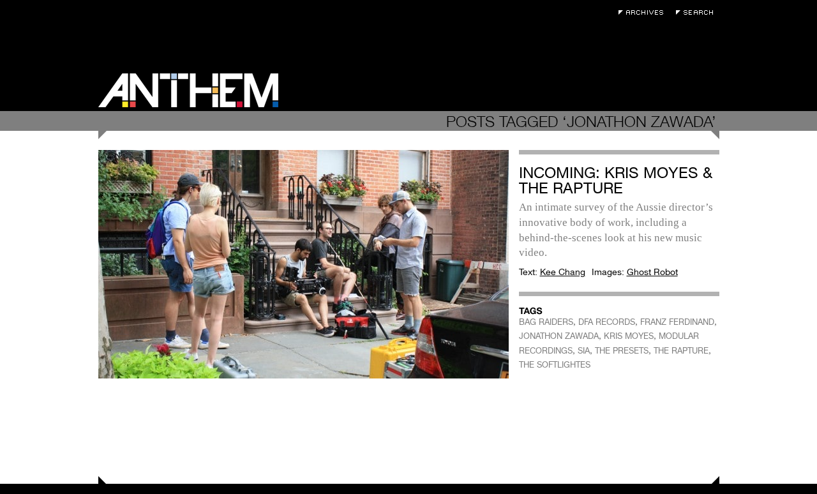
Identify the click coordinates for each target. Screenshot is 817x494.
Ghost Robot (652, 272)
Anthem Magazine (188, 90)
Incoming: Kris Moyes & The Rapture (615, 180)
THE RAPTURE (681, 351)
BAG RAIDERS (546, 322)
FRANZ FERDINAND (677, 322)
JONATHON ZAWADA (559, 336)
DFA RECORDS (606, 322)
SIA (584, 351)
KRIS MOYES (629, 336)
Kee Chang (562, 272)
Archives (644, 12)
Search (697, 12)
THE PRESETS (621, 351)
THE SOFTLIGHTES (554, 365)
